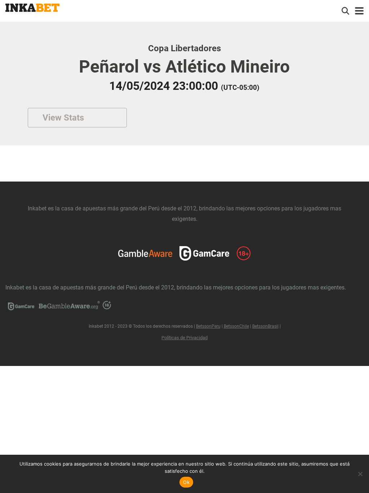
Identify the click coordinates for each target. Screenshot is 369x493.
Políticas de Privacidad (184, 337)
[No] (360, 473)
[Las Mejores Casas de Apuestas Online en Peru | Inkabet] (32, 7)
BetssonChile (236, 326)
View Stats (63, 118)
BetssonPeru (208, 326)
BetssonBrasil (265, 326)
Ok (186, 482)
